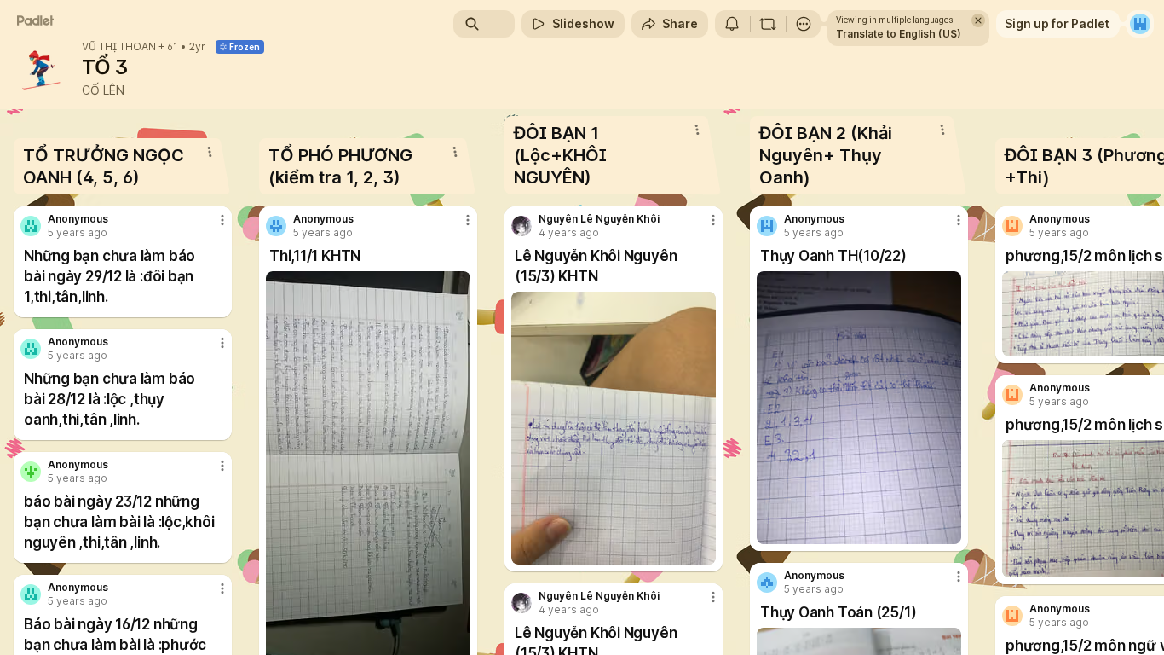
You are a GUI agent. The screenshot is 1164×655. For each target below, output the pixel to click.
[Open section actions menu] (210, 152)
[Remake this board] (768, 24)
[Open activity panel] (732, 24)
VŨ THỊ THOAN (119, 47)
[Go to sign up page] (1140, 24)
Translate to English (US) (898, 33)
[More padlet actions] (804, 24)
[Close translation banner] (978, 20)
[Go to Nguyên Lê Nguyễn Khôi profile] (521, 226)
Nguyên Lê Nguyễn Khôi (599, 219)
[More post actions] (222, 220)
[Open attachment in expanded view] (613, 428)
